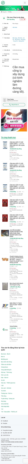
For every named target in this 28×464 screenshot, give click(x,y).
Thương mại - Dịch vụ (6, 393)
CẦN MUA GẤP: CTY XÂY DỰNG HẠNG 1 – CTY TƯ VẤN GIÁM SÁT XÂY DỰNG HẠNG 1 (17, 202)
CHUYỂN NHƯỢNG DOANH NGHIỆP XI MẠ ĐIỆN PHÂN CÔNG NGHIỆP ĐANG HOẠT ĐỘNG (16, 233)
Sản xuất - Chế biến (6, 388)
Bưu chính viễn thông (6, 362)
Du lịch (3, 380)
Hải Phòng (23, 39)
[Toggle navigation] (25, 2)
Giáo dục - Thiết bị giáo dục (8, 383)
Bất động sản (4, 359)
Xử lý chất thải (4, 404)
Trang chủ (4, 11)
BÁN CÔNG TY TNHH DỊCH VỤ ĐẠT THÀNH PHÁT (16, 304)
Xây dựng (15, 27)
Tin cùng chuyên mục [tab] (8, 137)
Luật (2, 385)
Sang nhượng (13, 326)
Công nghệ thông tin (6, 369)
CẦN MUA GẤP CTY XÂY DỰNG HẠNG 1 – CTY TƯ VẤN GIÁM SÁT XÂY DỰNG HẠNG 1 (17, 144)
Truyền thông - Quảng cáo (7, 398)
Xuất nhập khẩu (5, 406)
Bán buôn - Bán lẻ (5, 354)
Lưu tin (22, 19)
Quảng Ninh (21, 41)
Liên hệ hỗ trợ (6, 435)
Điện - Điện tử (4, 377)
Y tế (2, 409)
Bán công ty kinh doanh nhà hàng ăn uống (16, 284)
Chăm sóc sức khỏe (6, 364)
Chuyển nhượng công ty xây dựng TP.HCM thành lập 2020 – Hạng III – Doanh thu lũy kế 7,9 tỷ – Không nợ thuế (17, 259)
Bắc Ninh (20, 38)
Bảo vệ (3, 356)
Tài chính (3, 390)
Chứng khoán (4, 367)
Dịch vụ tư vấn (4, 375)
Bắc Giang (15, 38)
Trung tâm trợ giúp (7, 430)
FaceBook (5, 421)
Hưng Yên (15, 41)
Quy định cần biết (7, 433)
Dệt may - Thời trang (6, 372)
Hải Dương (17, 39)
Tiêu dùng (3, 396)
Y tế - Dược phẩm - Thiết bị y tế (9, 411)
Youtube (5, 423)
